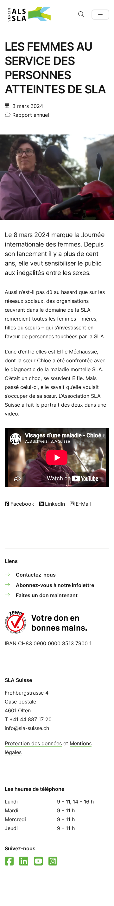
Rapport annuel (30, 115)
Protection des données (33, 743)
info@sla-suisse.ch (27, 728)
